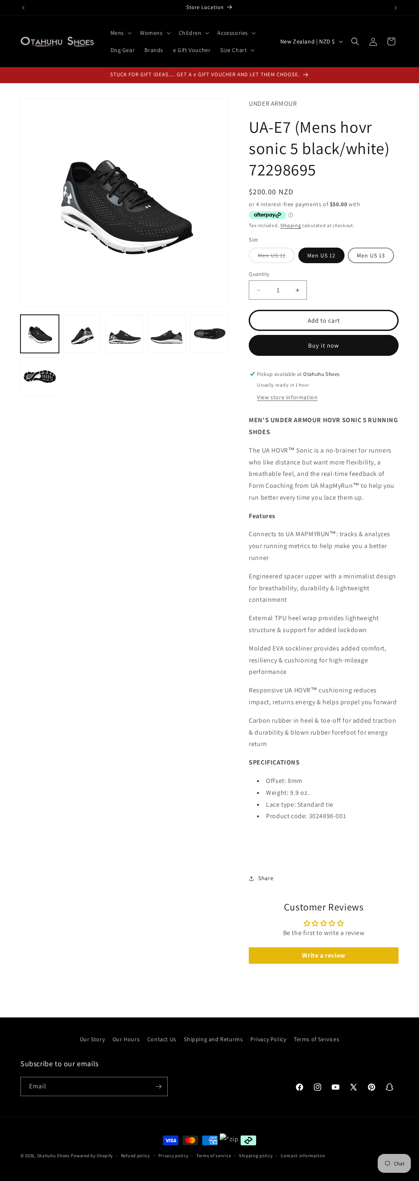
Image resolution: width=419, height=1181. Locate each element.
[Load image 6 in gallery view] (39, 376)
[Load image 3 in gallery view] (124, 334)
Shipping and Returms (213, 1039)
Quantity (259, 274)
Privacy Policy (268, 1039)
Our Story (92, 1039)
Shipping (290, 225)
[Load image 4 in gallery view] (167, 334)
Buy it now (323, 345)
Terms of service (213, 1155)
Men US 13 (371, 255)
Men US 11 (276, 257)
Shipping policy (256, 1155)
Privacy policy (173, 1155)
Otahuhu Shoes (53, 1155)
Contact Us (161, 1039)
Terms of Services (316, 1039)
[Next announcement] (396, 8)
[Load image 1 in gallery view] (39, 334)
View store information (287, 397)
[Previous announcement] (23, 8)
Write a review (323, 955)
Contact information (303, 1155)
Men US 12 (321, 255)
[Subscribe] (158, 1086)
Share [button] (265, 878)
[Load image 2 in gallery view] (82, 334)
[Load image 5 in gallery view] (209, 334)
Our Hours (126, 1039)
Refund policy (135, 1155)
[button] (120, 32)
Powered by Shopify (92, 1155)
